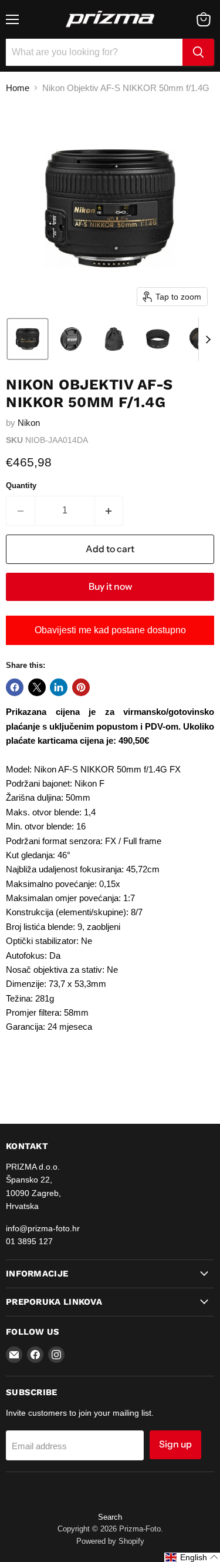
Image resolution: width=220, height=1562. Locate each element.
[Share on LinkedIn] (58, 687)
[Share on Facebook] (14, 687)
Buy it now (110, 586)
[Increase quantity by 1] (109, 510)
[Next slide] (207, 339)
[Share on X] (37, 687)
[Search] (198, 52)
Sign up (175, 1444)
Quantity (21, 485)
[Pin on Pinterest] (81, 687)
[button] (28, 339)
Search (110, 1517)
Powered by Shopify (110, 1541)
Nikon (29, 423)
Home (17, 88)
